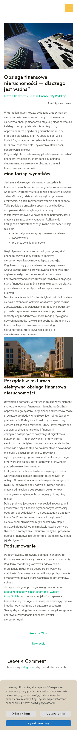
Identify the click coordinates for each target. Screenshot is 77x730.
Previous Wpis (38, 633)
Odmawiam (21, 713)
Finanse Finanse (39, 96)
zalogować (28, 667)
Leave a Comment (15, 96)
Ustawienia (56, 713)
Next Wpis (38, 643)
